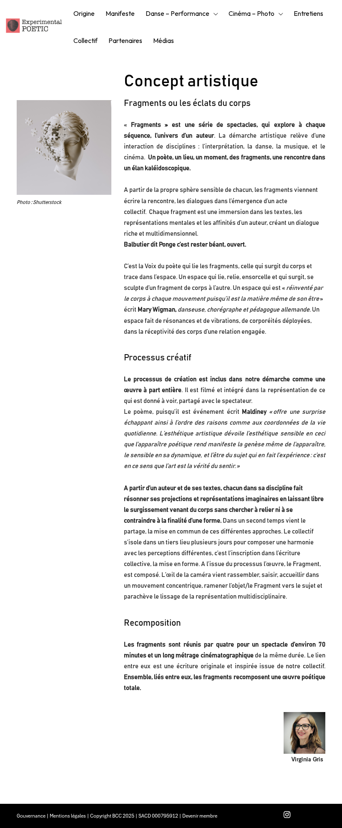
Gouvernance (31, 815)
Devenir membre (199, 815)
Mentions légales (68, 815)
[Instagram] (287, 816)
